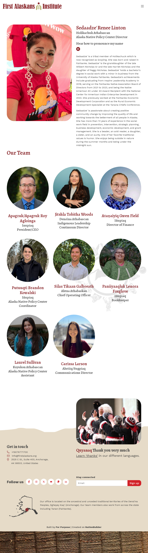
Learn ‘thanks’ (87, 455)
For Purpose (63, 527)
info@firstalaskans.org (24, 455)
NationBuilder (93, 527)
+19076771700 (20, 452)
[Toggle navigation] (142, 6)
